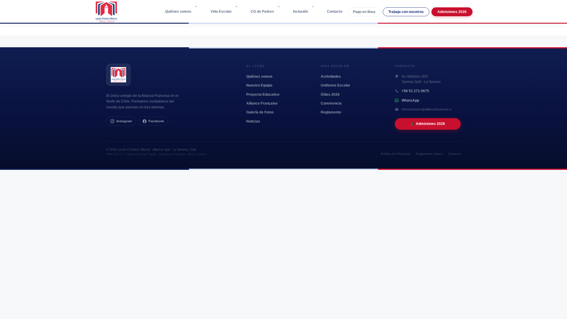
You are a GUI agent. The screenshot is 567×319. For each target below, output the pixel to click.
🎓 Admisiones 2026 (427, 124)
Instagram (124, 121)
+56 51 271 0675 (415, 91)
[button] (197, 11)
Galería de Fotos (260, 112)
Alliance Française (262, 103)
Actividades (331, 76)
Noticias (253, 121)
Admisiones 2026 (452, 12)
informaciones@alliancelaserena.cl (426, 109)
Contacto (334, 11)
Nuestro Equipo (259, 85)
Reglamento (331, 112)
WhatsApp (410, 100)
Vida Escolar (221, 11)
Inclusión (300, 11)
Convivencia (331, 103)
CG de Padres (262, 11)
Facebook (156, 121)
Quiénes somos (178, 11)
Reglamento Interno (429, 153)
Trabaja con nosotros (406, 12)
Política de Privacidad (395, 153)
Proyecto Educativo (262, 94)
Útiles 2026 (330, 94)
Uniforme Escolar (335, 85)
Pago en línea (364, 12)
